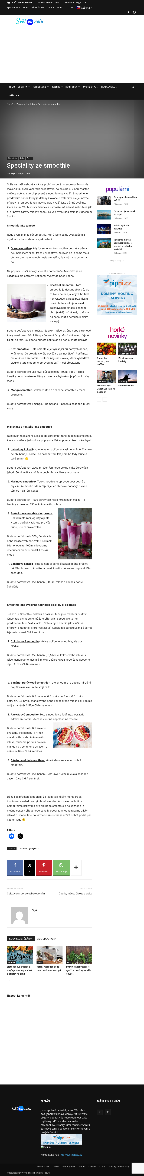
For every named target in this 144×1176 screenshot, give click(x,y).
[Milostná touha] (127, 376)
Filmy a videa (108, 87)
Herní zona (71, 87)
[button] (133, 87)
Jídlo (32, 104)
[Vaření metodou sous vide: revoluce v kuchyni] (49, 955)
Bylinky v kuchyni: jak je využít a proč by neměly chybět (78, 970)
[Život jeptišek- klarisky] (127, 349)
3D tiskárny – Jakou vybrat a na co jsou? (106, 388)
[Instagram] (134, 12)
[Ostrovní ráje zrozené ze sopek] (104, 214)
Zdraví (29, 158)
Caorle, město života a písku (75, 893)
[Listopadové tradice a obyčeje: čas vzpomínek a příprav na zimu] (20, 955)
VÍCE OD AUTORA (46, 938)
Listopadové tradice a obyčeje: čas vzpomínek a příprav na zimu (19, 970)
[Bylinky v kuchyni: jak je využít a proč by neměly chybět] (79, 955)
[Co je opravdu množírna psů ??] (104, 200)
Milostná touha (126, 385)
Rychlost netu (13, 7)
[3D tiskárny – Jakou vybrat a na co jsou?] (106, 376)
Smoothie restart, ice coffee (103, 361)
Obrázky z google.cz (29, 848)
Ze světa (22, 87)
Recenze (56, 87)
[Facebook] (128, 12)
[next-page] (15, 981)
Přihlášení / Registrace (75, 2)
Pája (13, 173)
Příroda (11, 962)
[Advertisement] (72, 56)
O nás (70, 7)
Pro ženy (123, 381)
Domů (12, 87)
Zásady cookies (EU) (119, 1166)
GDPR (26, 7)
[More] (76, 868)
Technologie (39, 87)
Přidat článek (38, 7)
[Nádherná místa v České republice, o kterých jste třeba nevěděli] (104, 243)
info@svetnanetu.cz (71, 1154)
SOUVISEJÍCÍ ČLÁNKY (21, 938)
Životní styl (89, 87)
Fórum (50, 7)
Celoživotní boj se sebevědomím (26, 893)
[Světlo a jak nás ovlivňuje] (104, 229)
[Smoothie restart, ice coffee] (106, 349)
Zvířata (13, 95)
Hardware (102, 381)
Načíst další (116, 260)
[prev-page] (9, 981)
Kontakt (60, 7)
